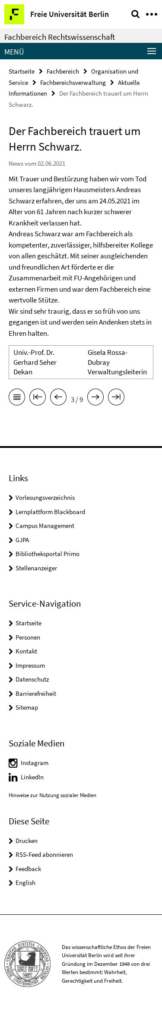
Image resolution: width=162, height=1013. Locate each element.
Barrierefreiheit (36, 693)
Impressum (30, 665)
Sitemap (27, 707)
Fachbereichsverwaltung (73, 82)
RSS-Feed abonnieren (44, 854)
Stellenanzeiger (36, 568)
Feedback (28, 869)
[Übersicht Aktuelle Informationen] (17, 398)
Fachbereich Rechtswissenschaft (59, 37)
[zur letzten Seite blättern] (116, 398)
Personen (28, 637)
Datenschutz (32, 679)
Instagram (34, 763)
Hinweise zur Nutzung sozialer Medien (52, 795)
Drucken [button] (27, 840)
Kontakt (26, 651)
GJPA (22, 540)
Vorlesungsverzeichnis (45, 497)
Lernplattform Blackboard (50, 512)
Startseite (22, 71)
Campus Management (45, 525)
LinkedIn (32, 777)
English (25, 882)
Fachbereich (63, 71)
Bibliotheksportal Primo (47, 554)
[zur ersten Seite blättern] (37, 398)
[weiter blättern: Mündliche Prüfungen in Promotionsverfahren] (95, 398)
